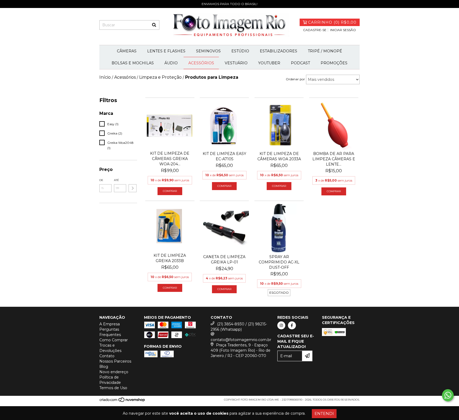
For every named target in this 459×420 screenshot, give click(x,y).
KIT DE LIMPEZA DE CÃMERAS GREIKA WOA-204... (169, 158)
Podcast (300, 63)
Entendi (324, 413)
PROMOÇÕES (334, 63)
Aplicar (133, 188)
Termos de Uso (113, 387)
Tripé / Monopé (325, 51)
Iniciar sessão (343, 30)
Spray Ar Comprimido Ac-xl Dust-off (279, 262)
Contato (106, 356)
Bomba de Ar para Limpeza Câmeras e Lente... (333, 159)
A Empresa (109, 324)
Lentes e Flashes (166, 51)
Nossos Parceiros (115, 361)
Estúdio (240, 51)
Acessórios (201, 63)
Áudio (171, 63)
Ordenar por (295, 79)
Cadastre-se (314, 30)
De (101, 180)
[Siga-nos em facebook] (292, 325)
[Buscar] (154, 25)
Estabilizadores (278, 51)
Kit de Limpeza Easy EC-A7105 (224, 156)
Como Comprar (113, 340)
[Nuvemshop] (122, 401)
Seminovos (208, 51)
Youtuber (269, 63)
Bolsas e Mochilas (133, 63)
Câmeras (127, 51)
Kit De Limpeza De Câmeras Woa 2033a (279, 156)
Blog (103, 366)
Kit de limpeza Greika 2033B (170, 258)
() (332, 22)
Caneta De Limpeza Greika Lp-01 (224, 259)
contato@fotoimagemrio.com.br (241, 339)
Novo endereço (113, 371)
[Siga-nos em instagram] (281, 325)
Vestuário (236, 63)
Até (116, 180)
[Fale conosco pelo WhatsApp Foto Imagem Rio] (448, 395)
